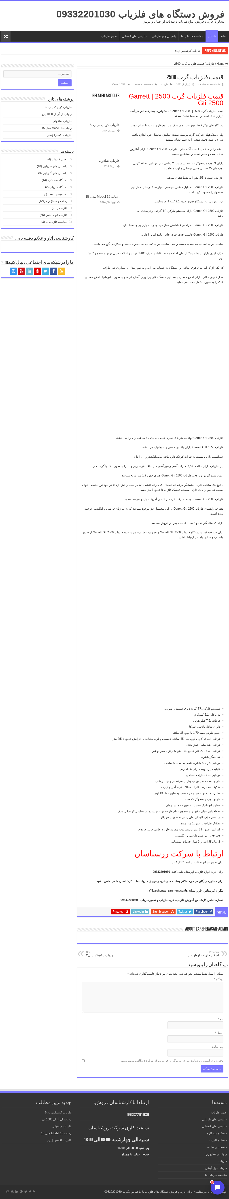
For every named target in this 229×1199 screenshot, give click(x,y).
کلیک (179, 871)
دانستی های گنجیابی (134, 36)
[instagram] (13, 271)
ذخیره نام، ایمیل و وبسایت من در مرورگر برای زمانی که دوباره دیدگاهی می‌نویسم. (172, 1060)
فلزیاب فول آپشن (56, 215)
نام (220, 1019)
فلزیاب (212, 36)
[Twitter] (45, 271)
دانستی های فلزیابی (164, 36)
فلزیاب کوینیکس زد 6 (188, 50)
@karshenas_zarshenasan (167, 890)
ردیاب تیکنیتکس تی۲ (99, 954)
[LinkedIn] (29, 271)
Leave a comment (143, 84)
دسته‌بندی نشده (57, 194)
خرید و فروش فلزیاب (152, 881)
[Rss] (61, 271)
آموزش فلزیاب (185, 900)
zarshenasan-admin (209, 84)
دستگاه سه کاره (57, 180)
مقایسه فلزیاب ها (192, 36)
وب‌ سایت (217, 1046)
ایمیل (219, 1032)
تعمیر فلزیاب (109, 36)
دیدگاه (218, 979)
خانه (223, 36)
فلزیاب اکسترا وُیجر (60, 135)
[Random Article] (6, 36)
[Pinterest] (37, 271)
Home (221, 63)
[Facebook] (53, 271)
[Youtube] (21, 271)
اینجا (187, 862)
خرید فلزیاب (166, 900)
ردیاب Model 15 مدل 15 (102, 196)
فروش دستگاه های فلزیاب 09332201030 (140, 14)
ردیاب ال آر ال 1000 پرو (57, 114)
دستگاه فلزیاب (58, 187)
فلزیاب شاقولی (108, 161)
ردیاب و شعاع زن (56, 201)
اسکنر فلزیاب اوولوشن (203, 954)
